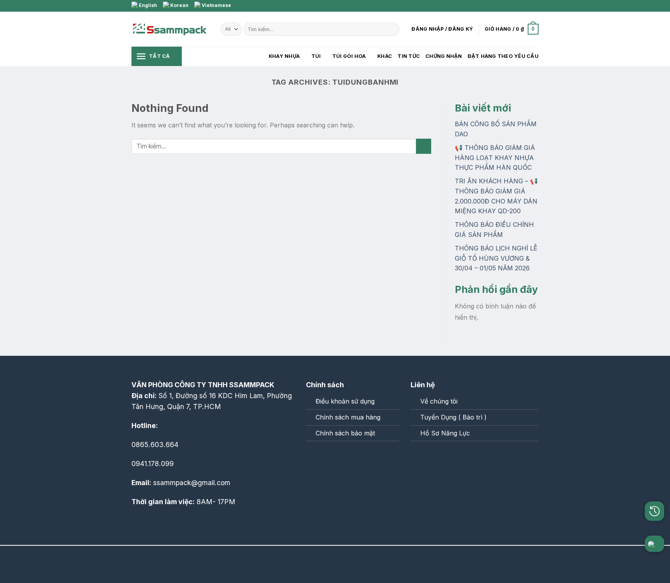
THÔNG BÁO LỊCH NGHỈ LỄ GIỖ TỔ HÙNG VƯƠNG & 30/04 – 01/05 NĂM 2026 (496, 258)
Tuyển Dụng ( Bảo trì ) (453, 417)
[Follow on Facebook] (520, 6)
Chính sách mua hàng (348, 417)
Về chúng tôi (439, 401)
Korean (178, 5)
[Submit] (392, 29)
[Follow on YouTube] (346, 458)
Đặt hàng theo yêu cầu (503, 56)
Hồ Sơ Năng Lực (445, 433)
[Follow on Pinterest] (534, 6)
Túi (316, 56)
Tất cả (159, 56)
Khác (384, 56)
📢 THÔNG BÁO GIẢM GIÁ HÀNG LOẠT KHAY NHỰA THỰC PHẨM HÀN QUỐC (495, 157)
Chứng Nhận (443, 56)
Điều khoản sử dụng (345, 401)
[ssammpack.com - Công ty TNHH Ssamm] (170, 29)
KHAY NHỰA (284, 56)
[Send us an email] (527, 6)
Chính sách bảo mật (345, 433)
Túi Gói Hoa (349, 56)
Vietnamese (215, 5)
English (147, 5)
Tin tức (408, 56)
